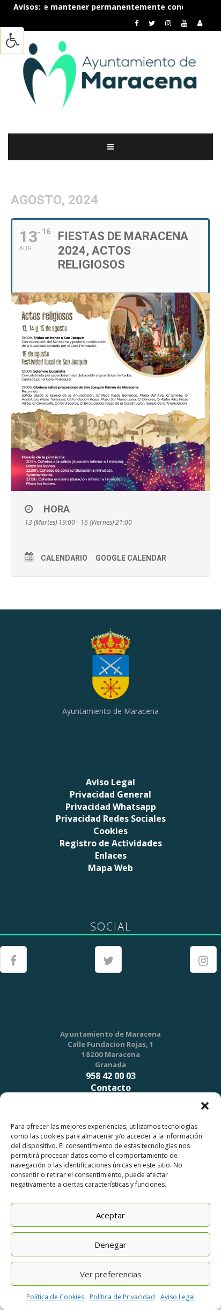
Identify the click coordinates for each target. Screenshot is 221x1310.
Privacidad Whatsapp (110, 807)
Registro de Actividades (111, 843)
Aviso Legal (177, 1296)
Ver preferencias (111, 1274)
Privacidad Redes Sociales (111, 818)
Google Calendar (130, 558)
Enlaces (111, 855)
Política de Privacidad (122, 1296)
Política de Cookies (55, 1296)
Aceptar (110, 1215)
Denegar (110, 1244)
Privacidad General (110, 794)
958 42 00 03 (111, 1076)
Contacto (111, 1087)
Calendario (64, 558)
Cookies (110, 831)
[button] (205, 1105)
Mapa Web (110, 868)
